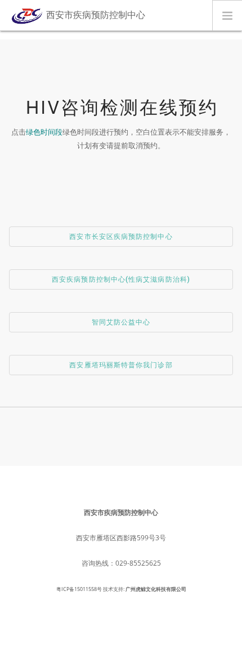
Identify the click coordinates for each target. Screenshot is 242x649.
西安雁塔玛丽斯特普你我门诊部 (120, 365)
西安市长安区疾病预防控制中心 (120, 237)
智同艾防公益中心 (121, 322)
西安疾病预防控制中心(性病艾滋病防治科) (121, 279)
